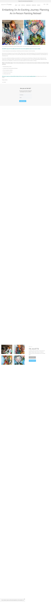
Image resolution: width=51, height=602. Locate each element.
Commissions (28, 5)
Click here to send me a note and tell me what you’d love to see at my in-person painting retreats (19, 76)
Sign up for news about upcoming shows (25, 1)
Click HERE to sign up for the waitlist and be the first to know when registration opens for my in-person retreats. (21, 48)
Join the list (22, 101)
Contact (38, 5)
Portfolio (23, 5)
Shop (19, 5)
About (16, 5)
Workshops (34, 5)
